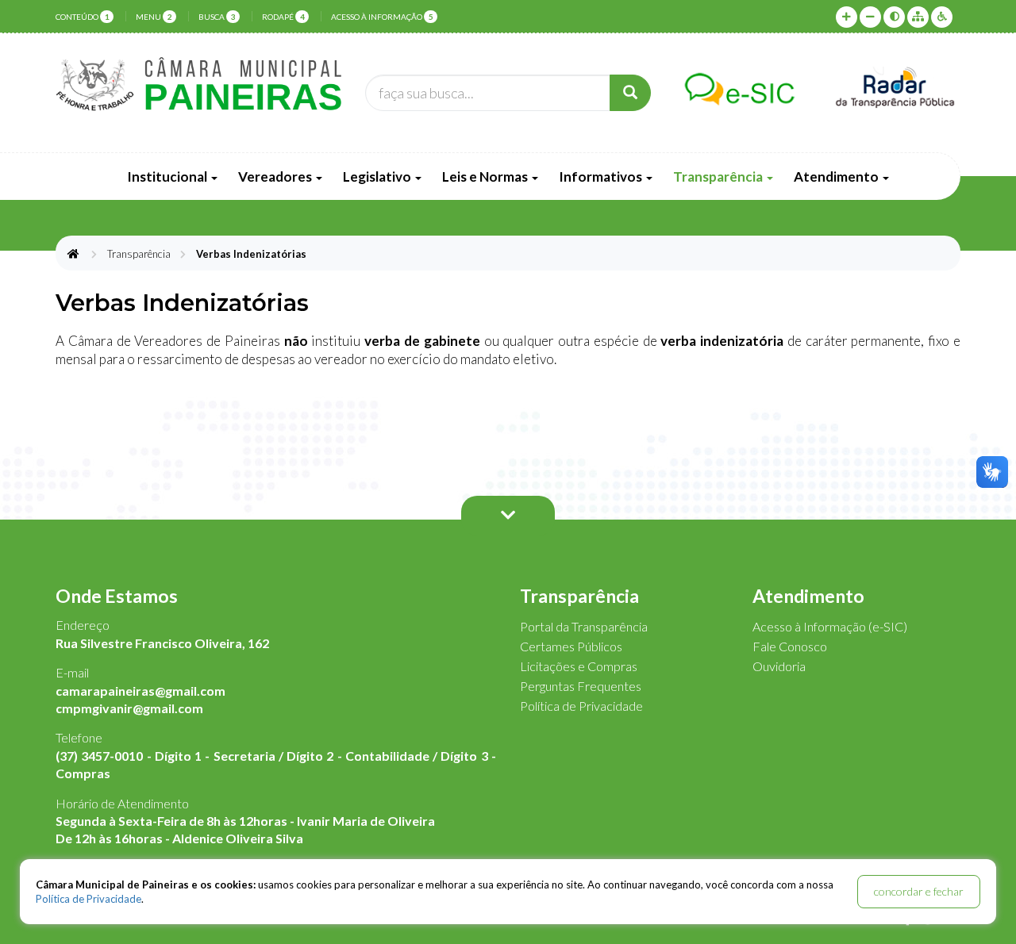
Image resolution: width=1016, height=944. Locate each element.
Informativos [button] (602, 176)
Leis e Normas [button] (486, 176)
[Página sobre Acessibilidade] (941, 17)
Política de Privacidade (581, 705)
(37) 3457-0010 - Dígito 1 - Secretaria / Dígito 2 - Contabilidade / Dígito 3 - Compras (276, 764)
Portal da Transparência (584, 626)
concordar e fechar (919, 891)
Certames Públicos (571, 646)
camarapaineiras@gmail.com (140, 690)
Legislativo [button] (378, 176)
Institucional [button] (168, 176)
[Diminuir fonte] (870, 17)
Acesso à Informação (382, 16)
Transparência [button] (719, 176)
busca (217, 16)
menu (154, 16)
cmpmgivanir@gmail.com (129, 708)
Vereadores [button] (276, 176)
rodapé (283, 16)
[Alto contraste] (894, 17)
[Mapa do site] (918, 17)
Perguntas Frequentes (580, 685)
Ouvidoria (779, 665)
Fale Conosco (789, 646)
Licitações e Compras (578, 665)
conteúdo (83, 16)
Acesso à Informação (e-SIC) (829, 626)
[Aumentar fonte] (846, 17)
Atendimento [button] (837, 176)
